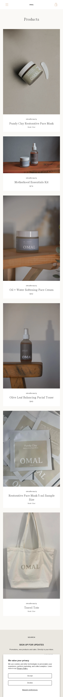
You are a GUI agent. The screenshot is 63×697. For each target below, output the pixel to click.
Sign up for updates (31, 644)
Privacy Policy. (22, 668)
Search (31, 637)
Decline (30, 683)
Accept (30, 676)
